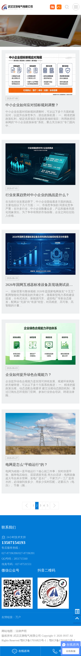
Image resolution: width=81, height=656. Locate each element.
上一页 (26, 505)
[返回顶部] (77, 619)
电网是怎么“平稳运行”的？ (27, 465)
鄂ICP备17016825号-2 (62, 640)
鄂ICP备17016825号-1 (33, 640)
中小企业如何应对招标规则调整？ (32, 105)
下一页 (54, 505)
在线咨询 (23, 651)
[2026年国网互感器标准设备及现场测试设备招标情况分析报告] (40, 253)
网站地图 (7, 631)
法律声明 (21, 631)
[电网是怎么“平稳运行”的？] (40, 433)
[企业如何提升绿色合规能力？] (40, 343)
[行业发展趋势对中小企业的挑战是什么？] (40, 163)
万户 (18, 617)
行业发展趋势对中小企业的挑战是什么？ (37, 195)
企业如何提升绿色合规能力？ (29, 375)
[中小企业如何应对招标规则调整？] (40, 74)
